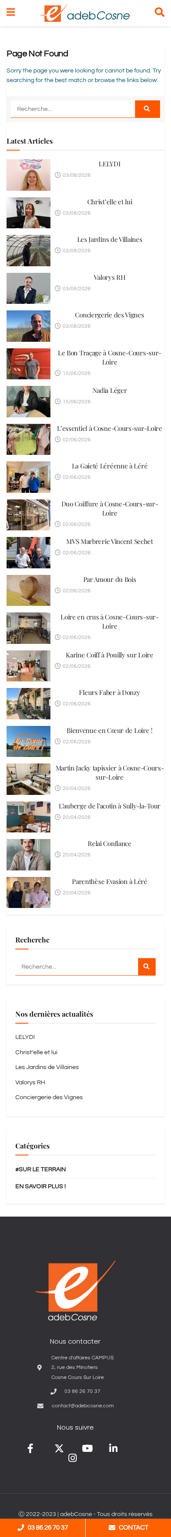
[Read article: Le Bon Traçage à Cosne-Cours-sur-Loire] (28, 364)
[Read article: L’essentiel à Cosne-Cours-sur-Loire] (28, 439)
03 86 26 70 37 (48, 1527)
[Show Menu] (11, 13)
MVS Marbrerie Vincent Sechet (109, 541)
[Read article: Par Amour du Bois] (28, 590)
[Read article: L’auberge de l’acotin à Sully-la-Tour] (28, 817)
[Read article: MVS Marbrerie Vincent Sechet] (28, 552)
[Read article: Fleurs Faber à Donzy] (28, 703)
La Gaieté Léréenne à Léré (110, 465)
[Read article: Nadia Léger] (28, 401)
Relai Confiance (110, 843)
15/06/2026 (76, 373)
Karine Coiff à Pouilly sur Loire (109, 654)
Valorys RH (109, 277)
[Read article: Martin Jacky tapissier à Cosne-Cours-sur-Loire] (28, 779)
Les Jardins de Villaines (109, 239)
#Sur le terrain (40, 1169)
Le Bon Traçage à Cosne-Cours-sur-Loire (109, 357)
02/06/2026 (76, 440)
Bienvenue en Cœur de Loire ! (110, 730)
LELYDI (109, 163)
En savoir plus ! (40, 1186)
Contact (133, 1527)
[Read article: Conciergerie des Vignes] (28, 326)
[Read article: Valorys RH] (28, 288)
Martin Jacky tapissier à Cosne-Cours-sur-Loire (110, 772)
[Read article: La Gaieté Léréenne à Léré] (28, 477)
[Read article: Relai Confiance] (28, 854)
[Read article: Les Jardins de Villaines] (28, 250)
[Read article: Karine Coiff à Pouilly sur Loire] (28, 666)
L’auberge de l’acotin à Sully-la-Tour (109, 805)
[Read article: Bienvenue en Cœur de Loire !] (28, 741)
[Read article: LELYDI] (28, 175)
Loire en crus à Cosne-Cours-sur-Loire (109, 621)
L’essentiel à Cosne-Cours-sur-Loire (109, 428)
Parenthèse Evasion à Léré (109, 881)
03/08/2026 (76, 175)
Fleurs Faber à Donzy (109, 692)
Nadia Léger (110, 390)
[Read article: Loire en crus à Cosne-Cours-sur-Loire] (28, 628)
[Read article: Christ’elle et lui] (28, 213)
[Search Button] (159, 13)
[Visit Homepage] (84, 13)
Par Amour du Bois (109, 579)
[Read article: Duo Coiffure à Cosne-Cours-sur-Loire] (28, 515)
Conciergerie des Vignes (109, 314)
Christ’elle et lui (109, 201)
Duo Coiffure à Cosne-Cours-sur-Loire (109, 508)
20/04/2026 (76, 788)
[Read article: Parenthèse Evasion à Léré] (28, 892)
